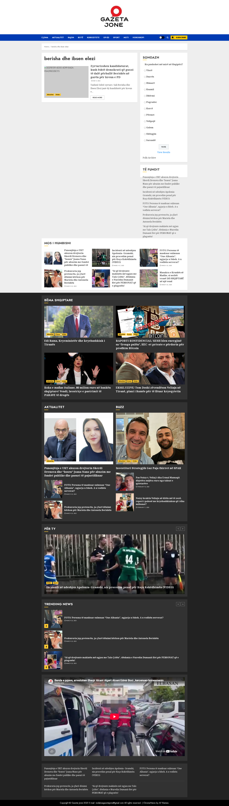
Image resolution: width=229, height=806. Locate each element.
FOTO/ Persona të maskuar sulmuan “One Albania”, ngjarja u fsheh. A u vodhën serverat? (161, 207)
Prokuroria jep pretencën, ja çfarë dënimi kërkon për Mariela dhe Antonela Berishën (160, 218)
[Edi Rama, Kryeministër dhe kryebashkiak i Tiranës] (78, 322)
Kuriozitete (93, 37)
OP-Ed (106, 37)
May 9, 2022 (96, 81)
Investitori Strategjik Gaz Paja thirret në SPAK (148, 468)
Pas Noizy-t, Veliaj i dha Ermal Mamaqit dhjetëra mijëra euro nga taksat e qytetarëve (158, 480)
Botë (80, 37)
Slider (58, 95)
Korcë (149, 108)
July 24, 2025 (70, 663)
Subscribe (181, 37)
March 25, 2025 (167, 266)
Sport (116, 37)
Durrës (150, 76)
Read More (97, 97)
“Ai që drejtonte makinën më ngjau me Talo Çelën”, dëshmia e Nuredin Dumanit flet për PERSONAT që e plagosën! (161, 231)
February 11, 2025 (143, 507)
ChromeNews (149, 802)
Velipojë (150, 121)
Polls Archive (149, 157)
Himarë (150, 83)
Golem (149, 127)
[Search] (167, 37)
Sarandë (151, 140)
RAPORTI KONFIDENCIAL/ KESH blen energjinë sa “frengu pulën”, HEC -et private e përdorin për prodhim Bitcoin (150, 344)
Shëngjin (151, 133)
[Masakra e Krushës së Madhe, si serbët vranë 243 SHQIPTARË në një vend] (149, 278)
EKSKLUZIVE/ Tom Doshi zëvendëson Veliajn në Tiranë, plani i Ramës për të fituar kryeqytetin (148, 389)
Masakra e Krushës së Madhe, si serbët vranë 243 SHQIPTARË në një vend (172, 277)
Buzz (129, 461)
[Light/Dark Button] (162, 37)
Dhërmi (150, 95)
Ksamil (150, 89)
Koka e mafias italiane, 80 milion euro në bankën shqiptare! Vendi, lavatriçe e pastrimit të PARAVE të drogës (77, 391)
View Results (163, 152)
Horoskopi (138, 37)
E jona (45, 37)
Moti (126, 37)
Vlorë (149, 70)
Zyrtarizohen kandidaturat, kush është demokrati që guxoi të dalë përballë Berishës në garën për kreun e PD (112, 71)
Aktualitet (58, 37)
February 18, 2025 (143, 487)
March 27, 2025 (119, 266)
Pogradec (151, 102)
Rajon (71, 37)
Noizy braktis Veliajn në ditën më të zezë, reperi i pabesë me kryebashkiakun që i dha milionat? (160, 501)
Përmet (150, 114)
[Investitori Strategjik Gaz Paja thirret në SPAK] (150, 438)
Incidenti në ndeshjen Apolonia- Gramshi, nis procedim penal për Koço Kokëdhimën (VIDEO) (159, 195)
